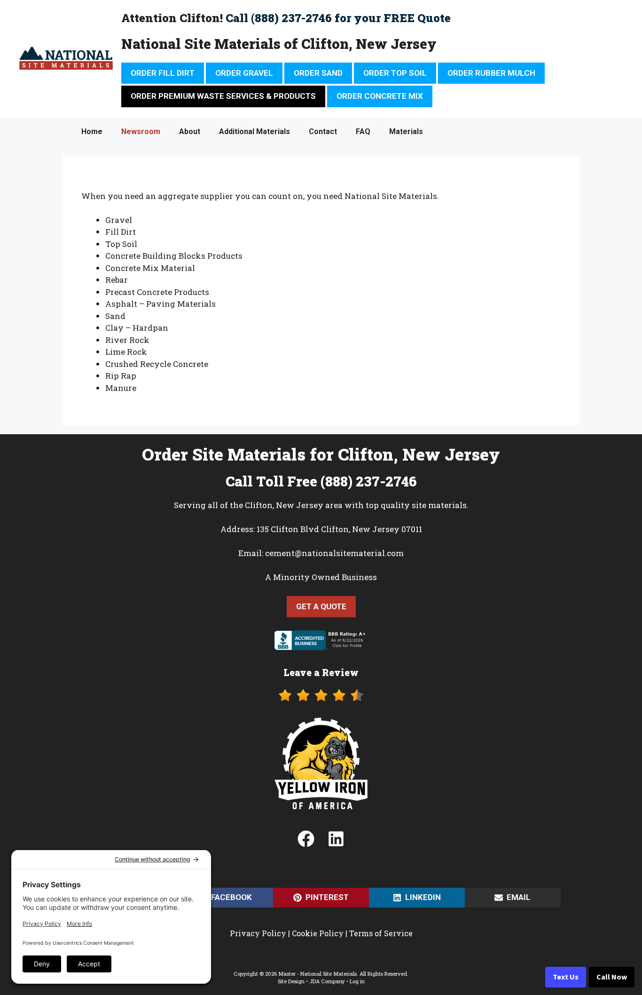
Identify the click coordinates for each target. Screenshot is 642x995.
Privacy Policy (258, 933)
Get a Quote (321, 606)
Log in (357, 981)
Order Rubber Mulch (491, 73)
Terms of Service (381, 933)
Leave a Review (321, 672)
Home (91, 131)
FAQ (363, 131)
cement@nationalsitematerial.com (334, 553)
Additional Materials (254, 131)
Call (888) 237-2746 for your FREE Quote (338, 17)
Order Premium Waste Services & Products (223, 96)
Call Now (611, 977)
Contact (323, 131)
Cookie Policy (318, 933)
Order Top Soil (395, 73)
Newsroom (140, 131)
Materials (406, 131)
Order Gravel (244, 73)
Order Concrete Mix (380, 96)
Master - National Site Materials (317, 973)
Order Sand (318, 73)
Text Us (566, 977)
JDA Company (327, 981)
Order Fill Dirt (163, 73)
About (189, 131)
